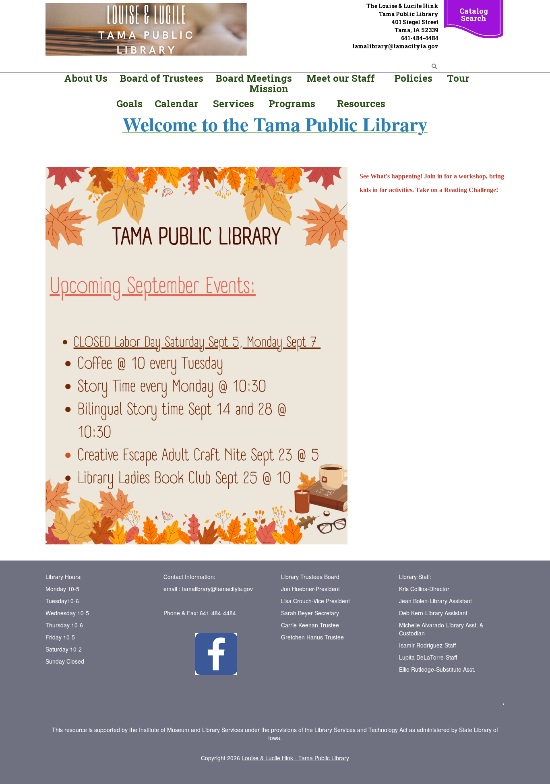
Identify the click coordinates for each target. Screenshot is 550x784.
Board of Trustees (161, 78)
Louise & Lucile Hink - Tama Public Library (295, 758)
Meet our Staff (340, 78)
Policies (412, 78)
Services (234, 103)
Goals (130, 103)
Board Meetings (253, 78)
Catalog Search (473, 14)
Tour (458, 78)
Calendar (176, 103)
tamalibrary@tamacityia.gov (217, 589)
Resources (361, 103)
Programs (292, 103)
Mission (269, 88)
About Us (86, 78)
